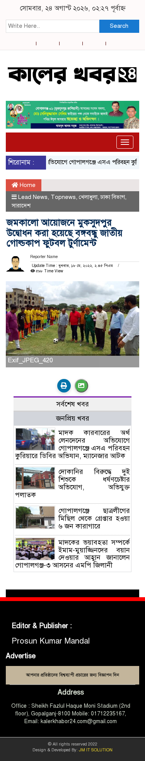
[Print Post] (64, 385)
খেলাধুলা (88, 197)
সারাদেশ (21, 205)
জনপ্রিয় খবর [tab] (72, 418)
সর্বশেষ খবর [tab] (72, 404)
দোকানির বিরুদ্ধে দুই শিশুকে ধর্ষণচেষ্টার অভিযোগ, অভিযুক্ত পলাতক (72, 483)
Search (119, 25)
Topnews (63, 197)
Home (27, 185)
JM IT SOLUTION (96, 750)
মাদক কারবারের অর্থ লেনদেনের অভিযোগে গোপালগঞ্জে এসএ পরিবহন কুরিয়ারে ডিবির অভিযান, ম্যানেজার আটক (72, 444)
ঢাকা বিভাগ (113, 197)
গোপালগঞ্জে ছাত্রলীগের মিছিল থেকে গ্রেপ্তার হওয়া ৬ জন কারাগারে (94, 518)
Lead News (33, 197)
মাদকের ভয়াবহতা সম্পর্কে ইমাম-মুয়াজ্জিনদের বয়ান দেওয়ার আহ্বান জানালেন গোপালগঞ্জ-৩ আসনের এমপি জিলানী (72, 553)
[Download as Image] (81, 385)
